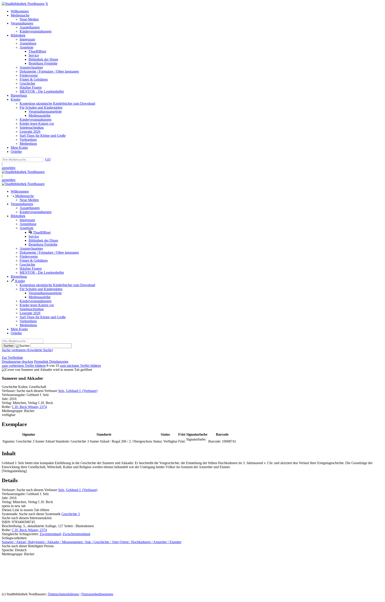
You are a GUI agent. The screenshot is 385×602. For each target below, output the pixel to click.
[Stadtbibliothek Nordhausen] (23, 4)
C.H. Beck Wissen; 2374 (29, 407)
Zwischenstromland (76, 534)
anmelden (8, 168)
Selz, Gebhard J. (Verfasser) (77, 391)
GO (48, 159)
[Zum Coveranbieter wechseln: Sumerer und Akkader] (27, 369)
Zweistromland (50, 534)
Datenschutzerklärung (63, 594)
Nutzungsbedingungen (97, 594)
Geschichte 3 (70, 514)
